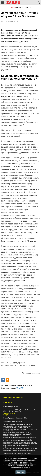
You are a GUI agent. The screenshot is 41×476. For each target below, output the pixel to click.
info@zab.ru (7, 415)
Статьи (20, 8)
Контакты (7, 402)
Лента (13, 8)
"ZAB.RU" (20, 388)
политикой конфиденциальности (22, 466)
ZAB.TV (28, 8)
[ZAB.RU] (13, 3)
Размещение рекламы (13, 398)
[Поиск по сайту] (38, 2)
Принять (20, 472)
